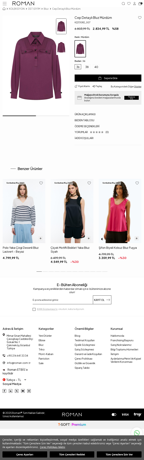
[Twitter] (16, 391)
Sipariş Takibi (82, 367)
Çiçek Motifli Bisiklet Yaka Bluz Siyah (70, 249)
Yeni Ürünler (45, 335)
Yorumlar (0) (92, 132)
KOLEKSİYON (17, 8)
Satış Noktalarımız (121, 344)
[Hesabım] (134, 3)
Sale (41, 363)
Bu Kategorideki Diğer (126, 86)
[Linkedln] (10, 391)
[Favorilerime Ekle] (41, 183)
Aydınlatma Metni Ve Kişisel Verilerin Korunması (126, 360)
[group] (36, 66)
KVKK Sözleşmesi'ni (47, 309)
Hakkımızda (117, 335)
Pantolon (44, 358)
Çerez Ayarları (24, 454)
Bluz (46, 8)
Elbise (42, 340)
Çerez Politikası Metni (52, 447)
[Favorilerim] (128, 3)
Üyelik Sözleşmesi (85, 344)
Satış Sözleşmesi (84, 349)
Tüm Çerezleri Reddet (72, 454)
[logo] (23, 3)
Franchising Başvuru (122, 340)
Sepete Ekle (110, 78)
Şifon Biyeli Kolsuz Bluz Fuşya (118, 247)
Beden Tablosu (84, 120)
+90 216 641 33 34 (17, 355)
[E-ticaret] (72, 425)
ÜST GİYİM (34, 8)
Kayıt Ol (99, 299)
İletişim (115, 354)
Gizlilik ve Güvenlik (85, 363)
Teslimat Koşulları (85, 340)
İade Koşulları (84, 138)
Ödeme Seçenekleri (87, 126)
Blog (77, 335)
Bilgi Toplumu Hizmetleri (124, 349)
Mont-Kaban (46, 354)
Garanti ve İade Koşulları (88, 354)
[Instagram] (29, 391)
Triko (42, 349)
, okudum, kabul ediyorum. (60, 309)
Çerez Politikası (83, 358)
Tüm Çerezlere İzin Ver (119, 454)
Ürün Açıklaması (85, 114)
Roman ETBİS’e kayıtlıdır (15, 371)
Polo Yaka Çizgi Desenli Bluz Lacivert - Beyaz (21, 249)
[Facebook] (4, 391)
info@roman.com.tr (19, 362)
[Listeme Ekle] (138, 18)
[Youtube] (23, 391)
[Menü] (5, 3)
